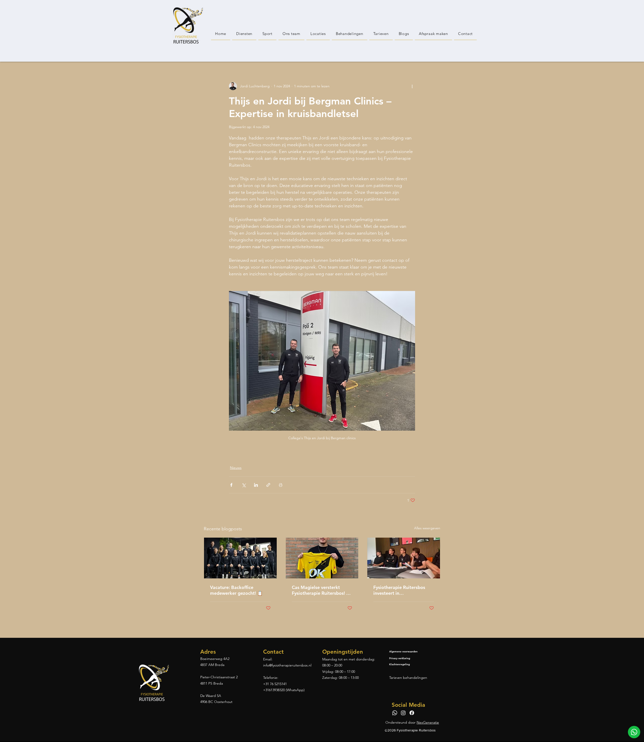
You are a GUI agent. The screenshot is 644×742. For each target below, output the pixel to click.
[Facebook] (412, 713)
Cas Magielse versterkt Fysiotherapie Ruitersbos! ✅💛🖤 (322, 590)
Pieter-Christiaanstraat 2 (219, 677)
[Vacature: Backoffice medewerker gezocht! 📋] (240, 558)
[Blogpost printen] (280, 485)
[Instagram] (403, 713)
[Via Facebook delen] (231, 485)
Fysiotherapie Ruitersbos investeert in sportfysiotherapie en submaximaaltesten (399, 590)
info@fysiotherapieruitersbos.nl (287, 665)
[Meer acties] (412, 86)
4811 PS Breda (211, 683)
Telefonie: (270, 677)
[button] (318, 33)
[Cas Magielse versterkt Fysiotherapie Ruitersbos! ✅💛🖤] (322, 558)
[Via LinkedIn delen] (256, 485)
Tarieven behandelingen (408, 677)
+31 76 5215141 (275, 684)
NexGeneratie (428, 722)
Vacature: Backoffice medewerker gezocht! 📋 (236, 590)
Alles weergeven (427, 528)
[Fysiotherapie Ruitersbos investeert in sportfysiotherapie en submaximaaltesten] (403, 558)
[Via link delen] (268, 485)
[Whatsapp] (395, 713)
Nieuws (236, 467)
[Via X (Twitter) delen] (243, 485)
